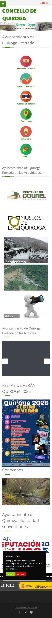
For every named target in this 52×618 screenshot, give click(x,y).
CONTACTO (26, 156)
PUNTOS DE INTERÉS (26, 103)
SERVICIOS (26, 139)
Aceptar (11, 574)
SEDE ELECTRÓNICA (26, 68)
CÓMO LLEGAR (26, 121)
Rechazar (21, 574)
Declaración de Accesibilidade (26, 607)
